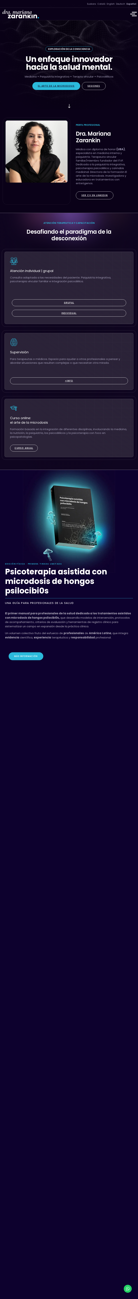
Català (101, 3)
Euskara (91, 3)
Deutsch (120, 3)
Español (131, 3)
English (111, 3)
